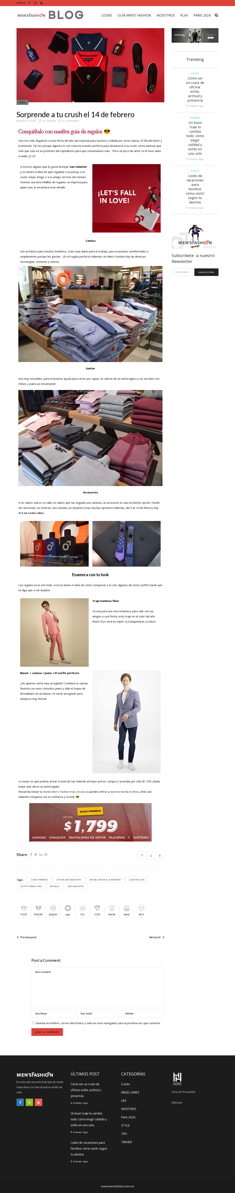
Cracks (125, 1084)
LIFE (123, 1101)
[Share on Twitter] (35, 854)
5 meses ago (195, 159)
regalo (54, 886)
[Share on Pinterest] (45, 854)
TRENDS (126, 1142)
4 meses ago (195, 105)
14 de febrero (39, 879)
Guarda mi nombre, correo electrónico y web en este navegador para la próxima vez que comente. (98, 1023)
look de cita (136, 879)
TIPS (124, 1134)
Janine (51, 120)
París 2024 (128, 1117)
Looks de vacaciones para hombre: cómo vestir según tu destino (195, 188)
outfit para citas (31, 886)
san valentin (76, 886)
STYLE (125, 1126)
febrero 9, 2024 (26, 120)
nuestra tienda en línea (124, 791)
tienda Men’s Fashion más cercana (64, 791)
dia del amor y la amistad (105, 879)
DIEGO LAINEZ (130, 1092)
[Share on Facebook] (31, 854)
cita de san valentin (68, 879)
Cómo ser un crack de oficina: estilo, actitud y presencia (195, 89)
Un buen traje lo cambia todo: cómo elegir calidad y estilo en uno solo (195, 138)
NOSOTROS (128, 1109)
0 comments (71, 120)
